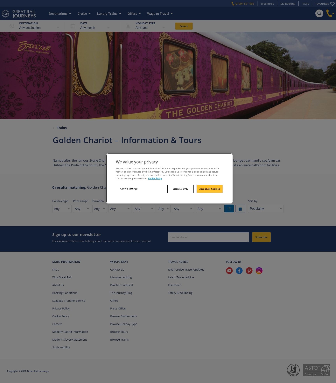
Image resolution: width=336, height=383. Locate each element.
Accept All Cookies (210, 188)
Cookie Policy (155, 178)
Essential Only (180, 188)
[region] (169, 178)
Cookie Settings (129, 188)
